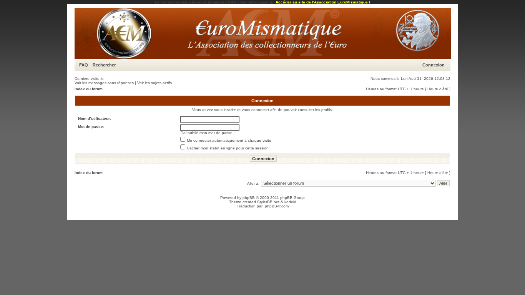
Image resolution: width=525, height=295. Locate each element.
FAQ (83, 65)
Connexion (433, 65)
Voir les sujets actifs (154, 83)
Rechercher (104, 65)
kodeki (290, 202)
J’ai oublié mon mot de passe (207, 133)
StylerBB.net (268, 202)
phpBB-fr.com (277, 206)
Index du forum (89, 89)
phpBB (249, 198)
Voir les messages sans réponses (104, 83)
